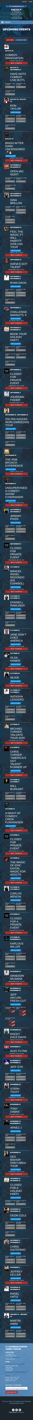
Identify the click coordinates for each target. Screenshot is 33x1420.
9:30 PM (21, 121)
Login (30, 1)
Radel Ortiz (14, 1295)
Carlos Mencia (16, 895)
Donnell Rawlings (17, 604)
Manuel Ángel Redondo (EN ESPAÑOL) (17, 577)
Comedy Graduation (14, 57)
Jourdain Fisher (17, 398)
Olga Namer (15, 659)
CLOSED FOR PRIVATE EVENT (16, 378)
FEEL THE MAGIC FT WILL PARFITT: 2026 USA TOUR (16, 239)
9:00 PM (10, 350)
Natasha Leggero (17, 698)
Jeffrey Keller (16, 1273)
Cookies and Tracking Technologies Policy (20, 1402)
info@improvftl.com (16, 18)
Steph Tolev (14, 1090)
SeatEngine (20, 1412)
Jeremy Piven (15, 517)
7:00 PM (20, 118)
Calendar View (21, 40)
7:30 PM (10, 87)
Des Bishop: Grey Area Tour (18, 1161)
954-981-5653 (16, 16)
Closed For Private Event (16, 553)
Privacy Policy (7, 1401)
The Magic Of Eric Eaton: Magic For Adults (18, 868)
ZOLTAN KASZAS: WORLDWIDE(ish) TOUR (17, 422)
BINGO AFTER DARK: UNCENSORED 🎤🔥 (15, 148)
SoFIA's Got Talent (18, 265)
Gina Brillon (16, 202)
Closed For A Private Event (16, 923)
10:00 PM (10, 121)
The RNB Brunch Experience (14, 462)
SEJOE (14, 677)
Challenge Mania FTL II (18, 313)
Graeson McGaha (17, 977)
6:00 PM (10, 128)
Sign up (24, 1)
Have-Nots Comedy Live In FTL (18, 77)
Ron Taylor (15, 107)
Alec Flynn (18, 1050)
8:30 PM (21, 437)
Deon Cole (18, 1215)
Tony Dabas (15, 1110)
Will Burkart (16, 787)
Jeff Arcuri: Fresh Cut (18, 997)
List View (10, 40)
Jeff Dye (16, 1066)
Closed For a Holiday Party (16, 1189)
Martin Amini (15, 1322)
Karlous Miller (16, 945)
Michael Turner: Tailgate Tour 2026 (17, 733)
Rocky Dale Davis (18, 1036)
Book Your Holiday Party (18, 337)
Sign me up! (11, 1392)
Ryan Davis (18, 282)
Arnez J (16, 1127)
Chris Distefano (18, 1248)
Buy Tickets (16, 63)
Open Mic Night (17, 173)
